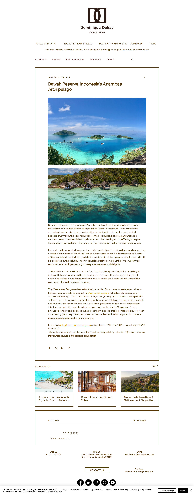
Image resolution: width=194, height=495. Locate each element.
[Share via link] (69, 348)
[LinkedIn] (88, 482)
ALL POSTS (41, 59)
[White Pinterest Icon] (145, 482)
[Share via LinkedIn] (62, 348)
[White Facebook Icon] (120, 482)
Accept (182, 490)
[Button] (47, 43)
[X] (104, 482)
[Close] (190, 490)
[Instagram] (96, 482)
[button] (132, 59)
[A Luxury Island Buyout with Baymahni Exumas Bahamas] (54, 381)
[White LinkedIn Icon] (129, 482)
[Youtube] (112, 482)
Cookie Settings (167, 490)
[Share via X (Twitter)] (56, 348)
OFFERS (56, 59)
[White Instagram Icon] (137, 482)
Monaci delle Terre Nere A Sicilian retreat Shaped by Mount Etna (138, 399)
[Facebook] (80, 482)
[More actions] (144, 77)
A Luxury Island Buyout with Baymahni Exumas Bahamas (53, 399)
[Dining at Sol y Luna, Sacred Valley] (97, 381)
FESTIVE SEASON (75, 59)
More (109, 59)
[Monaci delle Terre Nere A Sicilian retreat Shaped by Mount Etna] (140, 381)
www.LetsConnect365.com (135, 49)
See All (156, 366)
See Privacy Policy (55, 491)
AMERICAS (95, 59)
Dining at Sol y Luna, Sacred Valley (96, 399)
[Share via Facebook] (49, 348)
